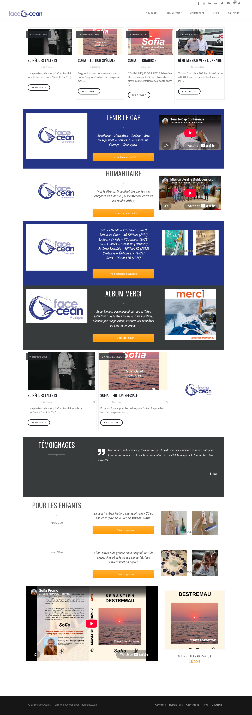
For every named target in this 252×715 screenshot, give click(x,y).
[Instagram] (204, 3)
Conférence (197, 13)
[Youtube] (228, 3)
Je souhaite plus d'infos (125, 157)
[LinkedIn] (209, 3)
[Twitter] (222, 3)
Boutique (233, 13)
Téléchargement (125, 530)
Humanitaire (174, 13)
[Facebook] (198, 3)
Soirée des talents (42, 60)
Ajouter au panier (197, 671)
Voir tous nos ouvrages (123, 273)
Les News (96, 66)
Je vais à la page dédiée (125, 212)
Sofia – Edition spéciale (96, 60)
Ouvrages (152, 13)
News (216, 13)
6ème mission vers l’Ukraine (200, 60)
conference (47, 66)
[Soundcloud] (215, 3)
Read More (39, 87)
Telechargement (125, 574)
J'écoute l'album (125, 337)
